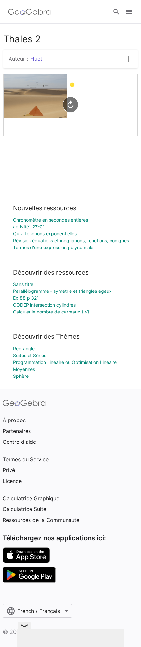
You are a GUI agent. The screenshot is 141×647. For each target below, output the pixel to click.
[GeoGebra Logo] (29, 12)
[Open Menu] (129, 12)
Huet (36, 58)
